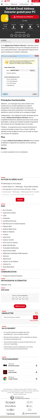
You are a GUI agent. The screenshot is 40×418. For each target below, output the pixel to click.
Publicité (29, 389)
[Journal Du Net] (29, 402)
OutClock (6, 256)
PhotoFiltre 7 (7, 199)
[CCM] (7, 1)
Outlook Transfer (8, 240)
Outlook (7, 45)
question (36, 1)
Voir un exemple (34, 320)
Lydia (4, 215)
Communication (24, 4)
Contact (35, 389)
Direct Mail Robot (8, 267)
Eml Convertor (7, 210)
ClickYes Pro (7, 264)
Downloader (7, 192)
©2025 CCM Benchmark (20, 394)
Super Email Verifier (9, 213)
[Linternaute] (10, 406)
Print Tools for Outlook (10, 242)
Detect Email (7, 259)
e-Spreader (6, 218)
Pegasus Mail (7, 226)
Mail (32, 4)
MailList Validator (8, 232)
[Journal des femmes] (10, 402)
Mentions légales (19, 392)
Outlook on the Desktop (10, 261)
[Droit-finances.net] (29, 406)
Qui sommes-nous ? (8, 389)
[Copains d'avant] (10, 410)
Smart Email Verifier (9, 251)
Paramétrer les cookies (27, 391)
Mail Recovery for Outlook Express (14, 224)
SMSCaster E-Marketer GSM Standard (15, 253)
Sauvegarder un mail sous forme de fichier (17, 189)
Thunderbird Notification (11, 248)
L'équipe (16, 389)
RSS (13, 392)
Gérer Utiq (36, 391)
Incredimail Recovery (9, 221)
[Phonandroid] (29, 413)
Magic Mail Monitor (9, 245)
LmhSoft (13, 28)
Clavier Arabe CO (8, 187)
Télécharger (14, 4)
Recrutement (5, 391)
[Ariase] (10, 414)
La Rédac (3, 40)
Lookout (5, 234)
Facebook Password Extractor (12, 276)
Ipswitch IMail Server (9, 229)
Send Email (6, 237)
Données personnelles (14, 391)
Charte (9, 392)
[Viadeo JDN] (29, 410)
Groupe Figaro (28, 392)
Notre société (22, 389)
